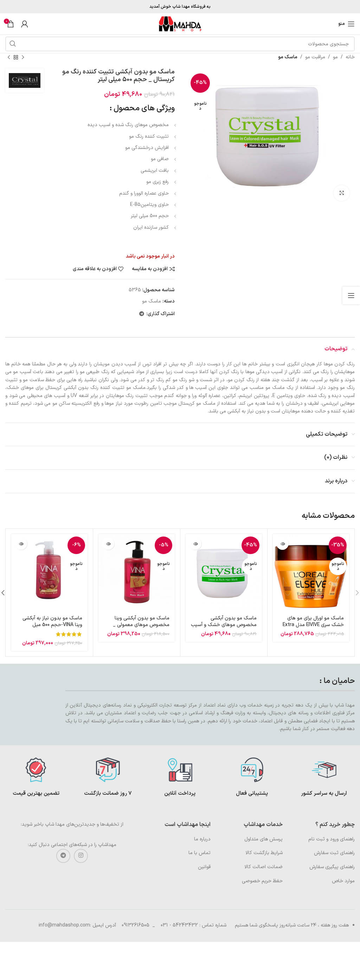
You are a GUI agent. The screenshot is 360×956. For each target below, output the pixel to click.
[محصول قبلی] (22, 57)
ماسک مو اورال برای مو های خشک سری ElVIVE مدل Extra (313, 621)
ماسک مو (287, 57)
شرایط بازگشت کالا (264, 853)
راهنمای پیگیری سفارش (332, 867)
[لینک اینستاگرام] (81, 856)
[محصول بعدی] (8, 57)
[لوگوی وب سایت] (180, 23)
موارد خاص (343, 881)
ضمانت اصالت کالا (263, 867)
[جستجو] (12, 44)
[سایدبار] (351, 295)
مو (335, 57)
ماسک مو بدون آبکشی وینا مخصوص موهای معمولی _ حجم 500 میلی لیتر (141, 625)
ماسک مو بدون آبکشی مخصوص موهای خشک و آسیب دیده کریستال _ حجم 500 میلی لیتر (224, 628)
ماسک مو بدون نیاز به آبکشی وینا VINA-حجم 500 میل (52, 621)
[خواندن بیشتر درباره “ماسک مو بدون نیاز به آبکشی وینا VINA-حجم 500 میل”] (21, 544)
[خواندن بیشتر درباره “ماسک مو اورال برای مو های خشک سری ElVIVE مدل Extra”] (282, 544)
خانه (350, 57)
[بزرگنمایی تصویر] (341, 193)
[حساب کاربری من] (25, 24)
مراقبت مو (315, 57)
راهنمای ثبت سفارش (334, 853)
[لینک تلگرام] (141, 314)
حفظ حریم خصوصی (262, 881)
